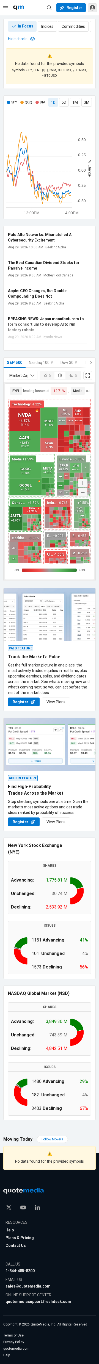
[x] (8, 1207)
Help (10, 1230)
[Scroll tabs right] (91, 363)
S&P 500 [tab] (14, 362)
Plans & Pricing (20, 1238)
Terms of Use (13, 1335)
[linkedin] (37, 1207)
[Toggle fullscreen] (87, 375)
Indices (47, 26)
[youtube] (23, 1207)
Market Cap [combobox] (18, 375)
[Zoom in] (82, 483)
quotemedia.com (16, 1349)
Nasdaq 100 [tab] (39, 362)
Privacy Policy (13, 1342)
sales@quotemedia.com (28, 1286)
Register (20, 702)
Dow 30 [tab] (67, 362)
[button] (92, 7)
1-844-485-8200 (20, 1271)
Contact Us (16, 1245)
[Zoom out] (82, 492)
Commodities (73, 26)
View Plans (55, 702)
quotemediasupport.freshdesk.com (38, 1301)
